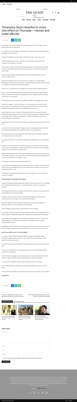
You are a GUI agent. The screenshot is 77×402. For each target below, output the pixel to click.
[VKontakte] (42, 392)
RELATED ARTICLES (7, 301)
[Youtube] (58, 13)
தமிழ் (66, 400)
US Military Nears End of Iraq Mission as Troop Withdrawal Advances (24, 318)
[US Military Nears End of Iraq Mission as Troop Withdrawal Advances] (25, 310)
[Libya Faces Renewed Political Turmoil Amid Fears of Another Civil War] (9, 310)
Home (3, 24)
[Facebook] (53, 13)
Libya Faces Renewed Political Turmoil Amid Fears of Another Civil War (8, 318)
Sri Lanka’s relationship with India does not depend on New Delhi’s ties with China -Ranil (12, 295)
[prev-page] (3, 322)
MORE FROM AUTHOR (19, 301)
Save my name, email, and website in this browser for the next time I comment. (22, 358)
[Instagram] (34, 392)
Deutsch (70, 400)
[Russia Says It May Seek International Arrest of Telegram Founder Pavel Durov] (42, 310)
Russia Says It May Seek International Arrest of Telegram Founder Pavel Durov (41, 318)
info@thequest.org (41, 388)
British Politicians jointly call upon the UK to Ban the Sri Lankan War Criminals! (39, 295)
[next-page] (5, 322)
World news (8, 24)
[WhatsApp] (19, 40)
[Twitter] (56, 13)
